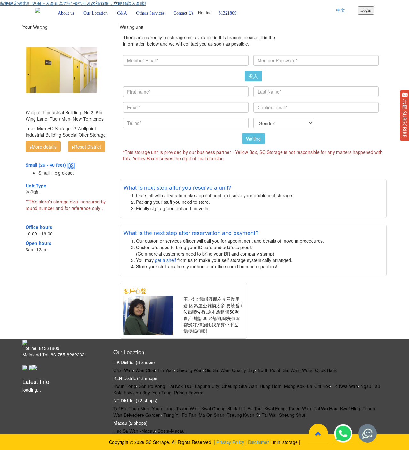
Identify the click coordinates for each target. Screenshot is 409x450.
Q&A (122, 13)
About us (66, 13)
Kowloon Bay (137, 392)
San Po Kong (152, 386)
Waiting (253, 138)
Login (365, 10)
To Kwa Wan (345, 386)
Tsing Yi (171, 415)
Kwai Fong (275, 408)
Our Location (95, 13)
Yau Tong (162, 392)
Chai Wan (123, 370)
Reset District (87, 146)
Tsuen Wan (187, 408)
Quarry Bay (243, 370)
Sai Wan (291, 370)
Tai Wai (269, 415)
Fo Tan (254, 408)
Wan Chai (145, 370)
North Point (269, 370)
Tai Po (119, 408)
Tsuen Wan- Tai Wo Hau (312, 408)
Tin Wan (166, 370)
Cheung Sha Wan (239, 386)
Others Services (150, 13)
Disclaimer (258, 442)
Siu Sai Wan (217, 370)
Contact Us (183, 13)
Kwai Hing (350, 408)
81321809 (227, 13)
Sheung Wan (190, 370)
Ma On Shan (211, 415)
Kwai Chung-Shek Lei (223, 408)
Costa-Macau (171, 431)
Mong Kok (294, 386)
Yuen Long (163, 408)
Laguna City (207, 386)
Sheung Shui (292, 415)
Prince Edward (189, 392)
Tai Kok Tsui (180, 386)
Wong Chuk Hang (320, 370)
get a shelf (165, 260)
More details (44, 146)
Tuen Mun (139, 408)
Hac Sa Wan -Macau (134, 431)
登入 (253, 76)
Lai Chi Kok (318, 386)
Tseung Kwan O (243, 415)
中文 (340, 10)
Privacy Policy (230, 442)
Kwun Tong (124, 386)
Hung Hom (271, 386)
